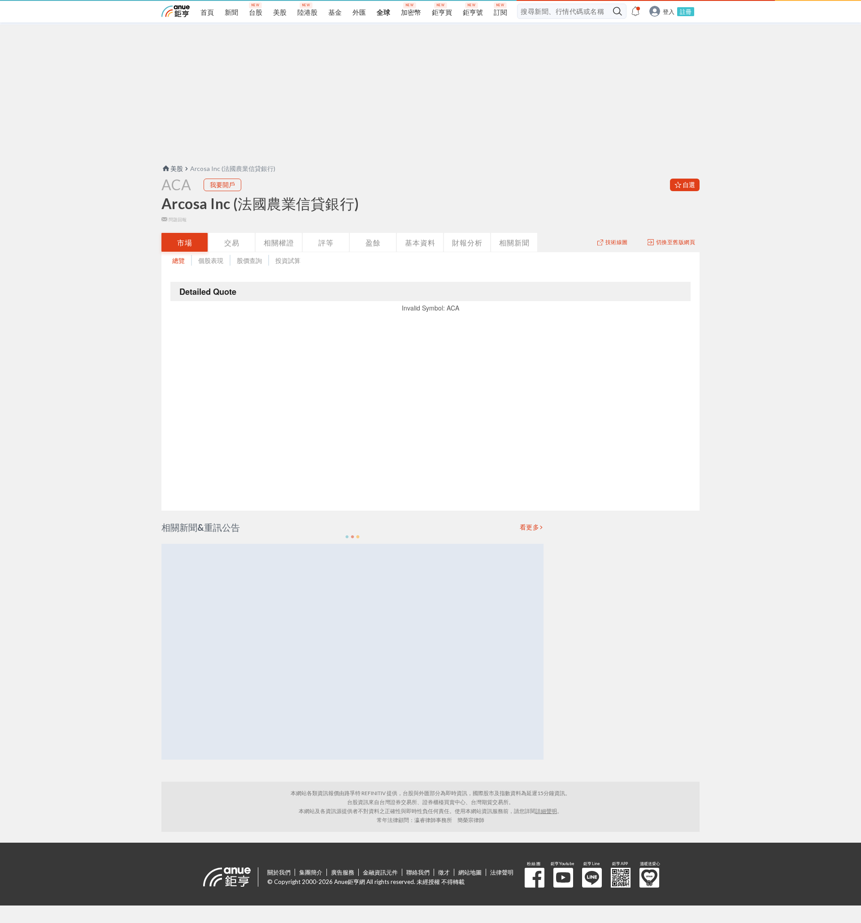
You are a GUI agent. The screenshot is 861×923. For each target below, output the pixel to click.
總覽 (178, 260)
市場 (184, 242)
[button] (352, 536)
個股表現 (210, 260)
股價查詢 (249, 260)
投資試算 (287, 260)
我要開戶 (222, 184)
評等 (326, 242)
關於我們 (279, 872)
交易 (231, 242)
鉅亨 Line (592, 878)
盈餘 (373, 242)
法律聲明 (501, 872)
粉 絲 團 (534, 878)
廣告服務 (342, 872)
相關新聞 (514, 242)
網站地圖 (470, 872)
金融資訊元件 (380, 872)
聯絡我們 (418, 872)
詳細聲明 (546, 811)
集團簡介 (310, 872)
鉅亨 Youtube (563, 878)
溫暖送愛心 (649, 878)
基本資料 (420, 242)
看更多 (529, 527)
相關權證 (279, 242)
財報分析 (467, 242)
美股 (176, 168)
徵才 (444, 872)
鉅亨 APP (621, 878)
